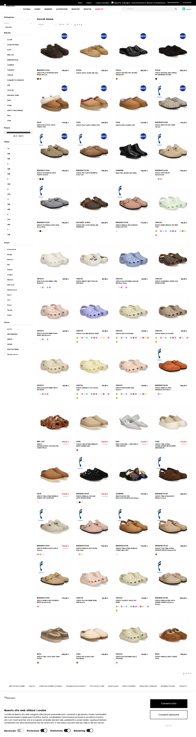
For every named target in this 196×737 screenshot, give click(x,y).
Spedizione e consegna (148, 686)
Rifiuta (168, 725)
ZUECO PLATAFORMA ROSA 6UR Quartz (86, 601)
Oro (9, 300)
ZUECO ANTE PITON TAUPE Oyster (165, 126)
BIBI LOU (41, 441)
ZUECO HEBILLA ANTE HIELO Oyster (47, 549)
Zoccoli (8, 27)
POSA (78, 70)
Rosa (9, 305)
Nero (9, 295)
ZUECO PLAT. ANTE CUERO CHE (88, 125)
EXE (8, 85)
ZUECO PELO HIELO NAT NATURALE (85, 657)
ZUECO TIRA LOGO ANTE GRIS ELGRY (48, 657)
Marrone (11, 285)
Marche (76, 9)
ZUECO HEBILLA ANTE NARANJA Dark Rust (163, 389)
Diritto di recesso (129, 686)
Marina (10, 280)
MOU (39, 654)
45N (8, 224)
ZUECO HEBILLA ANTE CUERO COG (166, 657)
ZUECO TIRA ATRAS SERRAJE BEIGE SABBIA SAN (87, 445)
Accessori (62, 9)
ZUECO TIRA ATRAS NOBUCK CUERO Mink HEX (126, 549)
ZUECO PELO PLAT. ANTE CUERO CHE (46, 126)
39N (8, 204)
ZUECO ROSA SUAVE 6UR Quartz (125, 389)
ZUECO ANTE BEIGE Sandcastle (162, 174)
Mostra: (62, 24)
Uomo (37, 9)
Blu (8, 264)
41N (8, 219)
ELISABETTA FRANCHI (15, 80)
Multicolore (12, 290)
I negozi (32, 686)
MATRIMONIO (12, 334)
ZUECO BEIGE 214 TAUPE (164, 333)
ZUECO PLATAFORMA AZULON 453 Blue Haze (127, 282)
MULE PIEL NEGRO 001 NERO (126, 173)
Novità (87, 9)
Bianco (10, 259)
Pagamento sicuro (168, 686)
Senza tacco (12, 354)
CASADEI (10, 70)
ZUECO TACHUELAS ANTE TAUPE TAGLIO (46, 174)
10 (8, 149)
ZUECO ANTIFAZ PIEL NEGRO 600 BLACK (126, 74)
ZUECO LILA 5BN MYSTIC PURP (87, 333)
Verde (9, 310)
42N (8, 159)
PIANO (9, 344)
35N (8, 184)
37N (8, 194)
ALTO (9, 329)
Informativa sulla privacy (76, 686)
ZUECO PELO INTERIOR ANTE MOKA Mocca (47, 74)
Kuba (80, 3)
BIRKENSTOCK (43, 70)
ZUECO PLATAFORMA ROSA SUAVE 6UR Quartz (47, 334)
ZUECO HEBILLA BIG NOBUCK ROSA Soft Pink (127, 226)
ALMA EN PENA (13, 45)
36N (8, 235)
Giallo (9, 270)
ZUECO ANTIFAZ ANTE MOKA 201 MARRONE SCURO (166, 74)
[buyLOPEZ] (9, 8)
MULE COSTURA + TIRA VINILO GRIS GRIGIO (127, 445)
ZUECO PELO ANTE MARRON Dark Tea (86, 174)
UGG (39, 122)
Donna (26, 9)
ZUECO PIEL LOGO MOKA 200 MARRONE (87, 226)
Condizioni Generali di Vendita (50, 686)
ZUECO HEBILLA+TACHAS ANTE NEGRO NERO (85, 497)
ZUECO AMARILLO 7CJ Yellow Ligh (87, 389)
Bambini (48, 9)
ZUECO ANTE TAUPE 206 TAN (87, 73)
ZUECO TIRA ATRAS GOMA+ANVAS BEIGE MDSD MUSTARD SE (165, 446)
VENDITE (99, 9)
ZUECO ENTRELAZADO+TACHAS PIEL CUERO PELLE (48, 446)
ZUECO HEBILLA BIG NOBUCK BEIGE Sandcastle (48, 601)
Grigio (10, 275)
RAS (117, 441)
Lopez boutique (102, 3)
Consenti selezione (168, 714)
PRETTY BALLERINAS (15, 110)
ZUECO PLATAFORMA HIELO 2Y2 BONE (47, 389)
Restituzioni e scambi (17, 686)
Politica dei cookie (97, 686)
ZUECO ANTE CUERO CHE (125, 125)
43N (8, 209)
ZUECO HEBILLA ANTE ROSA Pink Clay (86, 549)
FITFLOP (10, 90)
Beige (9, 254)
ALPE (9, 50)
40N (8, 169)
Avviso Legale (113, 686)
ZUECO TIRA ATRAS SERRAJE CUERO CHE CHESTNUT (47, 497)
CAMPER (119, 170)
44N (8, 174)
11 (8, 199)
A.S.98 (9, 40)
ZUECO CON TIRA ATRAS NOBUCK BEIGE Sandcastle (165, 549)
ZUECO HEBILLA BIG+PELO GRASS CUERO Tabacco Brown (165, 602)
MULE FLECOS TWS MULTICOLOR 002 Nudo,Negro (127, 497)
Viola (9, 315)
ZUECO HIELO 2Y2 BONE (124, 333)
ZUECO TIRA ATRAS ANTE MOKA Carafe (164, 497)
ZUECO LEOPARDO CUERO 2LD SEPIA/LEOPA (166, 282)
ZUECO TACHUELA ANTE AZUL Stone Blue (48, 226)
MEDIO (9, 339)
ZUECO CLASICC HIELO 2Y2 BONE (126, 601)
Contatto (187, 2)
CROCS (158, 222)
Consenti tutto (168, 703)
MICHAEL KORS (83, 222)
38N (8, 154)
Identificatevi (173, 2)
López (89, 3)
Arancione (11, 249)
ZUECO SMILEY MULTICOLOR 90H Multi (86, 282)
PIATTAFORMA (13, 349)
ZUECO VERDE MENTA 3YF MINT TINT (166, 226)
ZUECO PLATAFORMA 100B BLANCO (47, 282)
